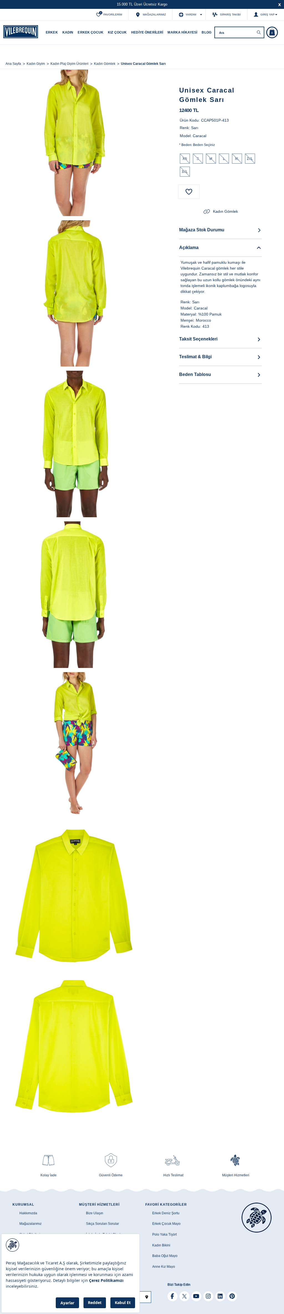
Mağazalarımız (30, 1224)
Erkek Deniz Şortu (165, 1213)
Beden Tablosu (195, 374)
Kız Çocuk (117, 32)
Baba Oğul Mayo (165, 1256)
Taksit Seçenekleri (198, 339)
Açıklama (189, 247)
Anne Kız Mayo (163, 1267)
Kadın (67, 32)
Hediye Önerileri (147, 32)
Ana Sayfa (13, 64)
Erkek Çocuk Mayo (166, 1224)
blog (206, 32)
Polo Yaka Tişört (164, 1234)
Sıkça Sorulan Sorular (102, 1224)
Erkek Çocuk (90, 32)
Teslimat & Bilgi (195, 356)
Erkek (52, 32)
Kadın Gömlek (225, 211)
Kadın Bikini (161, 1245)
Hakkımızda (28, 1213)
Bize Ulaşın (94, 1213)
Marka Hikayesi (182, 32)
